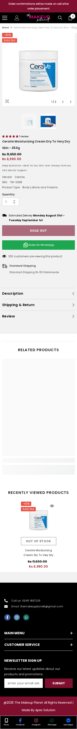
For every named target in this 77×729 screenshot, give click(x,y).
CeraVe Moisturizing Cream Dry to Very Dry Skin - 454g (38, 552)
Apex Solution (45, 710)
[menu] (4, 17)
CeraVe (20, 177)
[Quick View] (52, 506)
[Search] (60, 17)
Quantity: (8, 194)
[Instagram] (17, 617)
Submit (58, 683)
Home (5, 27)
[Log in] (17, 17)
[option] (38, 6)
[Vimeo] (26, 617)
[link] (38, 460)
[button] (63, 102)
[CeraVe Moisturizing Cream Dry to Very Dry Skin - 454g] (38, 519)
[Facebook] (7, 617)
